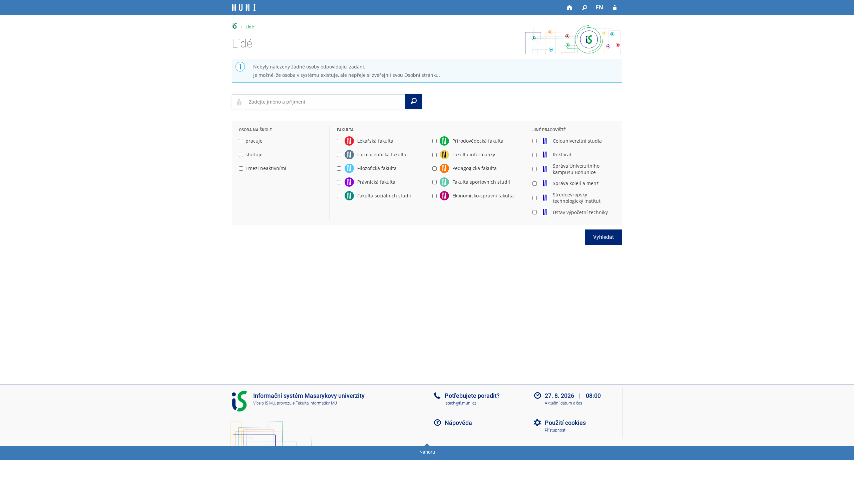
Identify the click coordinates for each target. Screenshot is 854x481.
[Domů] (569, 7)
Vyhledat (603, 237)
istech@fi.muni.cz (460, 403)
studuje (254, 154)
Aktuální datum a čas (563, 403)
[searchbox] (325, 101)
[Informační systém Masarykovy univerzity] (244, 7)
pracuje (254, 141)
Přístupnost (555, 430)
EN (599, 7)
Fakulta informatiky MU (316, 403)
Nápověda (458, 422)
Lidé (250, 27)
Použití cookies (565, 422)
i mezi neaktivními (266, 168)
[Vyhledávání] (584, 7)
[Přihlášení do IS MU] (614, 7)
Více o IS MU (264, 403)
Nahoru (427, 452)
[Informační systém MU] (235, 26)
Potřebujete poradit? (472, 395)
